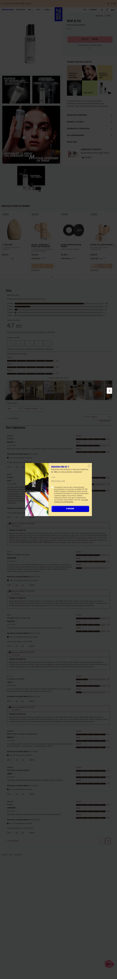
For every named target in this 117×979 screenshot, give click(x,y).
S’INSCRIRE (70, 509)
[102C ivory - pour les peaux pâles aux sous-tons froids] (41, 266)
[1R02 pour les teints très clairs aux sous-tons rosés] (100, 266)
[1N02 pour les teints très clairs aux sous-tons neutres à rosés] (97, 266)
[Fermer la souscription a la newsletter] (89, 465)
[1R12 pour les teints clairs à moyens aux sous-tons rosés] (111, 266)
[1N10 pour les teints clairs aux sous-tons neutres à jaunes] (108, 266)
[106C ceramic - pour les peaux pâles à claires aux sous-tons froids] (52, 266)
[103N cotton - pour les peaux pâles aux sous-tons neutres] (43, 266)
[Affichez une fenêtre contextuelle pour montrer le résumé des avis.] (45, 258)
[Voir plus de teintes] (55, 266)
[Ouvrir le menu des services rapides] (109, 963)
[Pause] (2, 3)
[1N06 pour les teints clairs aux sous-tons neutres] (102, 266)
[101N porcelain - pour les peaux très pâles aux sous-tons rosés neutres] (35, 266)
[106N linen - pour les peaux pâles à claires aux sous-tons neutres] (49, 266)
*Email (53, 477)
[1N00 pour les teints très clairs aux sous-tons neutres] (94, 266)
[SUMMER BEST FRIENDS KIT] (73, 154)
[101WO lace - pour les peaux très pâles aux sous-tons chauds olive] (38, 266)
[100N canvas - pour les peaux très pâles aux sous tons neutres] (32, 266)
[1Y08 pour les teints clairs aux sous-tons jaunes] (105, 266)
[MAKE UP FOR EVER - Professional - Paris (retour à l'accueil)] (58, 14)
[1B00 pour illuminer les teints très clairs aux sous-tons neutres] (91, 266)
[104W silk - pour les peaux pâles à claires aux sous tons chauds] (46, 266)
